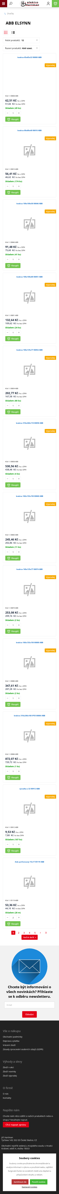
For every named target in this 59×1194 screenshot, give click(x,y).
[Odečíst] (7, 113)
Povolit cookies (38, 1182)
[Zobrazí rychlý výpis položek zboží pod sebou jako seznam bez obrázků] (13, 32)
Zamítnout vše (20, 1182)
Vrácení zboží (9, 1045)
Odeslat (29, 1014)
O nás (5, 1093)
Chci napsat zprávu (16, 1124)
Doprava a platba (11, 1041)
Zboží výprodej (10, 1075)
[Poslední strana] (46, 933)
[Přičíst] (19, 113)
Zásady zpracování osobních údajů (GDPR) (23, 1049)
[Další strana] (41, 933)
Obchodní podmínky (12, 1036)
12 (22, 40)
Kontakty (7, 1098)
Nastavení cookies (29, 1187)
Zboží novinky (9, 1071)
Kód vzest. (27, 48)
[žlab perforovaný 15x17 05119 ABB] (29, 882)
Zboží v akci (8, 1067)
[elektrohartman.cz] (29, 3)
